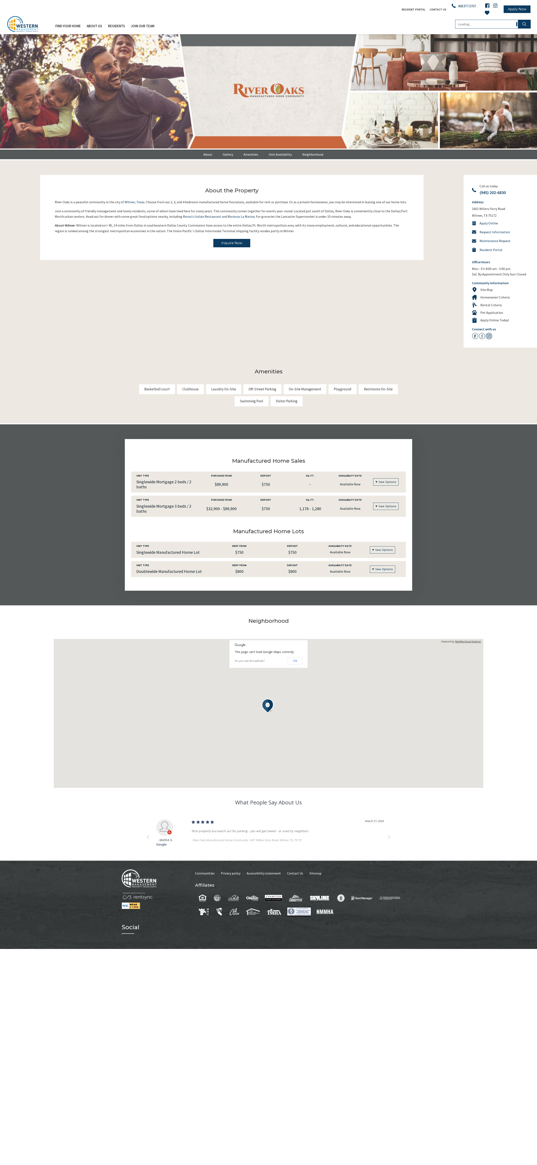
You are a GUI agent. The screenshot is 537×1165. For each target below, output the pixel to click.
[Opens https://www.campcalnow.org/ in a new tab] (233, 897)
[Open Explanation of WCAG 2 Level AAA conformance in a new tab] (158, 905)
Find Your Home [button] (68, 26)
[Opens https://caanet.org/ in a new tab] (219, 911)
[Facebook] (487, 5)
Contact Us (438, 9)
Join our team (142, 26)
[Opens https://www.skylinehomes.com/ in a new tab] (320, 897)
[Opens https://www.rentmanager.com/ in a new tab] (362, 897)
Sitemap (315, 873)
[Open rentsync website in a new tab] (137, 895)
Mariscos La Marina (241, 216)
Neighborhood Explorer (468, 641)
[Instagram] (495, 5)
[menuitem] (68, 26)
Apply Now (517, 9)
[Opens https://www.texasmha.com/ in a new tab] (274, 911)
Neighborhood (312, 154)
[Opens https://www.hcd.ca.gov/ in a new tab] (234, 911)
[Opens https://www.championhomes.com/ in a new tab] (273, 897)
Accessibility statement (264, 873)
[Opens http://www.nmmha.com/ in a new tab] (325, 911)
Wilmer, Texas (135, 202)
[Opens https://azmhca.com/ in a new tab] (390, 897)
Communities (205, 873)
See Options (387, 481)
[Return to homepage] (158, 878)
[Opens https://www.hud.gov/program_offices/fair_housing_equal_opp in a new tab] (202, 897)
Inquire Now (231, 243)
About (207, 154)
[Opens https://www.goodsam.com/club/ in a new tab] (217, 897)
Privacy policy (230, 873)
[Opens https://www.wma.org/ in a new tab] (204, 911)
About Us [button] (94, 26)
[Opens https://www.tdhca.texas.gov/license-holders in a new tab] (299, 911)
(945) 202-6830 (493, 192)
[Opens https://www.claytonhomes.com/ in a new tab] (252, 897)
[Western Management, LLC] (29, 24)
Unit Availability (280, 154)
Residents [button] (116, 26)
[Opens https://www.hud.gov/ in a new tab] (341, 897)
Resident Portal (413, 9)
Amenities (251, 154)
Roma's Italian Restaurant (202, 216)
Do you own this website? (250, 661)
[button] (268, 706)
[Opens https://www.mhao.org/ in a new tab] (253, 911)
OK (295, 661)
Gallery (228, 154)
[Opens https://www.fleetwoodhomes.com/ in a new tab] (295, 897)
